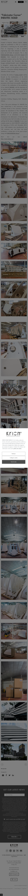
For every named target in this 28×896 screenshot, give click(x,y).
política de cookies (17, 448)
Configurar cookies (13, 457)
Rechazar (14, 453)
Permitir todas (13, 461)
